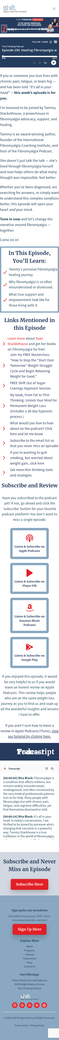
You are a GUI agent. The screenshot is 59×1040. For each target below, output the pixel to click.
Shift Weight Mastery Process (29, 984)
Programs (29, 950)
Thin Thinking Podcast (29, 988)
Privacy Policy (37, 1025)
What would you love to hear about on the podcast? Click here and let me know (32, 428)
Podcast (29, 954)
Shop (29, 962)
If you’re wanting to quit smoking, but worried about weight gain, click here (31, 458)
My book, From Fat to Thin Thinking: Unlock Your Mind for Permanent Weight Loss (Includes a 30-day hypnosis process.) (33, 406)
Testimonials (29, 958)
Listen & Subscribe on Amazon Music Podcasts (29, 621)
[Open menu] (54, 9)
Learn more (16, 338)
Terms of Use (21, 1025)
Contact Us (29, 966)
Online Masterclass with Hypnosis (29, 980)
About (29, 946)
